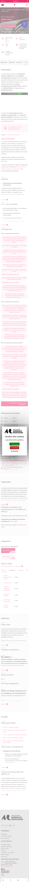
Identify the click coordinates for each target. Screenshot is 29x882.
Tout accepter (15, 444)
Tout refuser (15, 447)
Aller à (2, 1)
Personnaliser (14, 451)
